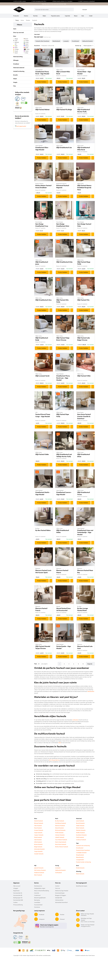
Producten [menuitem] (16, 16)
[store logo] (19, 9)
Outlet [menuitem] (90, 16)
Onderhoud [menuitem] (37, 895)
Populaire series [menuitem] (55, 16)
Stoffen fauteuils (80, 832)
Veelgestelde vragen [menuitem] (39, 888)
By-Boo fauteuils (59, 821)
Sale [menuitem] (82, 16)
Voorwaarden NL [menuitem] (17, 893)
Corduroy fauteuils (81, 839)
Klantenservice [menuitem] (38, 886)
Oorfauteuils (58, 872)
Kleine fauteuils (80, 873)
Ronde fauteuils (80, 868)
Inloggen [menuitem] (15, 888)
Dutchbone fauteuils (60, 823)
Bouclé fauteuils (80, 823)
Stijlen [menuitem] (44, 16)
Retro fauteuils (38, 875)
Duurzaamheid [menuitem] (38, 904)
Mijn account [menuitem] (16, 886)
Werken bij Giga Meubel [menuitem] (61, 890)
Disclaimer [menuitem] (37, 907)
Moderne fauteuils (39, 872)
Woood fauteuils (59, 828)
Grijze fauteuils (38, 832)
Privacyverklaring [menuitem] (18, 904)
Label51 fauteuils (59, 837)
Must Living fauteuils (60, 842)
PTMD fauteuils (59, 832)
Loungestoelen (80, 859)
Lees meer (37, 34)
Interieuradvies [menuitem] (59, 900)
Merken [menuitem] (26, 16)
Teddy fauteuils (80, 825)
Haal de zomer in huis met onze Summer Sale (54, 4)
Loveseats (66, 41)
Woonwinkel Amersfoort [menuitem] (61, 902)
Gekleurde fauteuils (87, 41)
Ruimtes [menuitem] (35, 16)
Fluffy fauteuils (80, 837)
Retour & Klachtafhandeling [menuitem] (41, 890)
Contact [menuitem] (57, 886)
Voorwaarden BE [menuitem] (17, 895)
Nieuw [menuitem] (75, 16)
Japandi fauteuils (38, 868)
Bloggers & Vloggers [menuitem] (60, 895)
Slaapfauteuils (80, 855)
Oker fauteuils (38, 825)
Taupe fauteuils (38, 851)
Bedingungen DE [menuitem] (17, 897)
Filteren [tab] (19, 25)
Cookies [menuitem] (15, 902)
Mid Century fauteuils (40, 870)
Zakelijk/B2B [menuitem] (58, 897)
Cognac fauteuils (38, 835)
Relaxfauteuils (56, 41)
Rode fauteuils (38, 837)
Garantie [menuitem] (36, 893)
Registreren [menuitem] (16, 890)
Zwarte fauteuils (38, 821)
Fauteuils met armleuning (83, 845)
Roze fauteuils (38, 828)
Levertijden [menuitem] (37, 902)
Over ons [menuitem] (57, 888)
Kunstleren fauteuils (81, 835)
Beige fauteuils (38, 846)
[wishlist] (51, 50)
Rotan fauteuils (80, 828)
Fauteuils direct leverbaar (42, 41)
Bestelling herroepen (81, 886)
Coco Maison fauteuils (61, 839)
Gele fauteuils (38, 839)
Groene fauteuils (38, 830)
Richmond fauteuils (60, 830)
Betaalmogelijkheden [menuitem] (40, 897)
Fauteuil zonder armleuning (83, 862)
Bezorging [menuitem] (37, 900)
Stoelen (28, 20)
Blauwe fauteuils (38, 823)
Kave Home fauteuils (60, 844)
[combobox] (54, 9)
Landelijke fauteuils (81, 852)
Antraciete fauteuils (39, 849)
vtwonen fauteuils (60, 835)
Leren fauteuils (80, 821)
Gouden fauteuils (38, 853)
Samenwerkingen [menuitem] (60, 893)
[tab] (22, 28)
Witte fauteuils (38, 842)
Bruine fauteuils (38, 844)
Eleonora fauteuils (60, 825)
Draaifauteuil (75, 41)
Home (22, 20)
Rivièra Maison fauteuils (61, 846)
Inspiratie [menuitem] (67, 16)
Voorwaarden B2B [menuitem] (18, 900)
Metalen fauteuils (80, 830)
